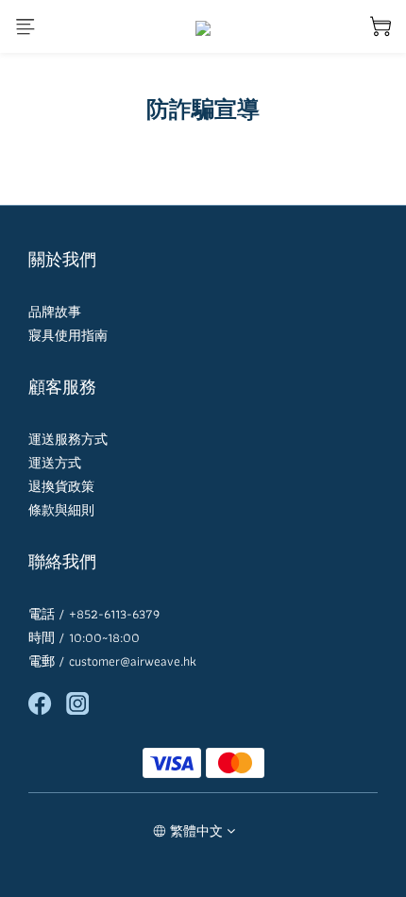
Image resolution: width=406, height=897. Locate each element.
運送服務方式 (68, 439)
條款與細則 (61, 509)
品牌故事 (54, 311)
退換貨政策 (61, 486)
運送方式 (54, 462)
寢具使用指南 (68, 335)
